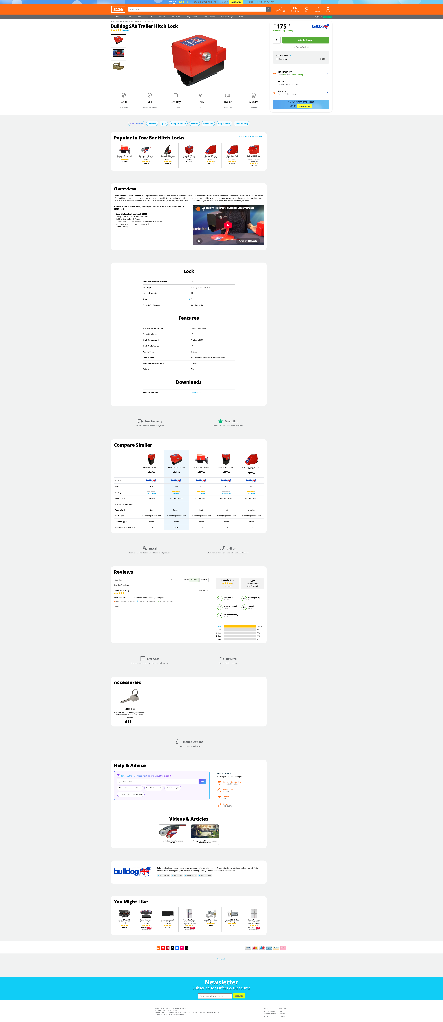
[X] (172, 948)
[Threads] (186, 948)
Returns (281, 1016)
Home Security (209, 17)
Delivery (282, 1014)
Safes (116, 17)
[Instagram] (182, 948)
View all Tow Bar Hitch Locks (249, 136)
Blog (241, 17)
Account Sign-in (205, 1012)
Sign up (239, 995)
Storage (227, 17)
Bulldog (160, 868)
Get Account (215, 1012)
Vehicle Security (122, 21)
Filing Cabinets (192, 17)
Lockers (128, 17)
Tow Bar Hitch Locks (137, 21)
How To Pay (283, 1011)
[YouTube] (163, 948)
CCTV (150, 17)
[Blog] (158, 948)
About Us (267, 1008)
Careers (266, 1016)
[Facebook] (177, 948)
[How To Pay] (266, 950)
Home (113, 21)
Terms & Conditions (175, 1012)
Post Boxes (175, 17)
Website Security (270, 1014)
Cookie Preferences (161, 1012)
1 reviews (125, 30)
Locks (139, 17)
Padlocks (161, 17)
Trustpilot (221, 959)
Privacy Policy (187, 1012)
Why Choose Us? (270, 1011)
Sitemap (195, 1012)
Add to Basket (305, 40)
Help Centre (283, 1008)
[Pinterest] (167, 948)
